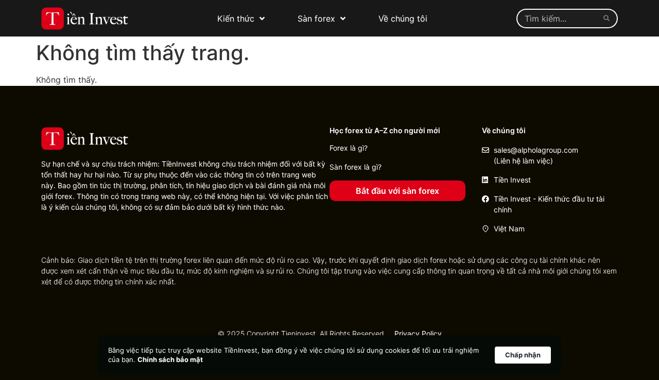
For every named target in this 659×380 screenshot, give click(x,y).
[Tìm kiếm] (608, 18)
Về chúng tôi (402, 18)
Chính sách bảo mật (170, 359)
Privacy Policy (418, 333)
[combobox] (557, 18)
